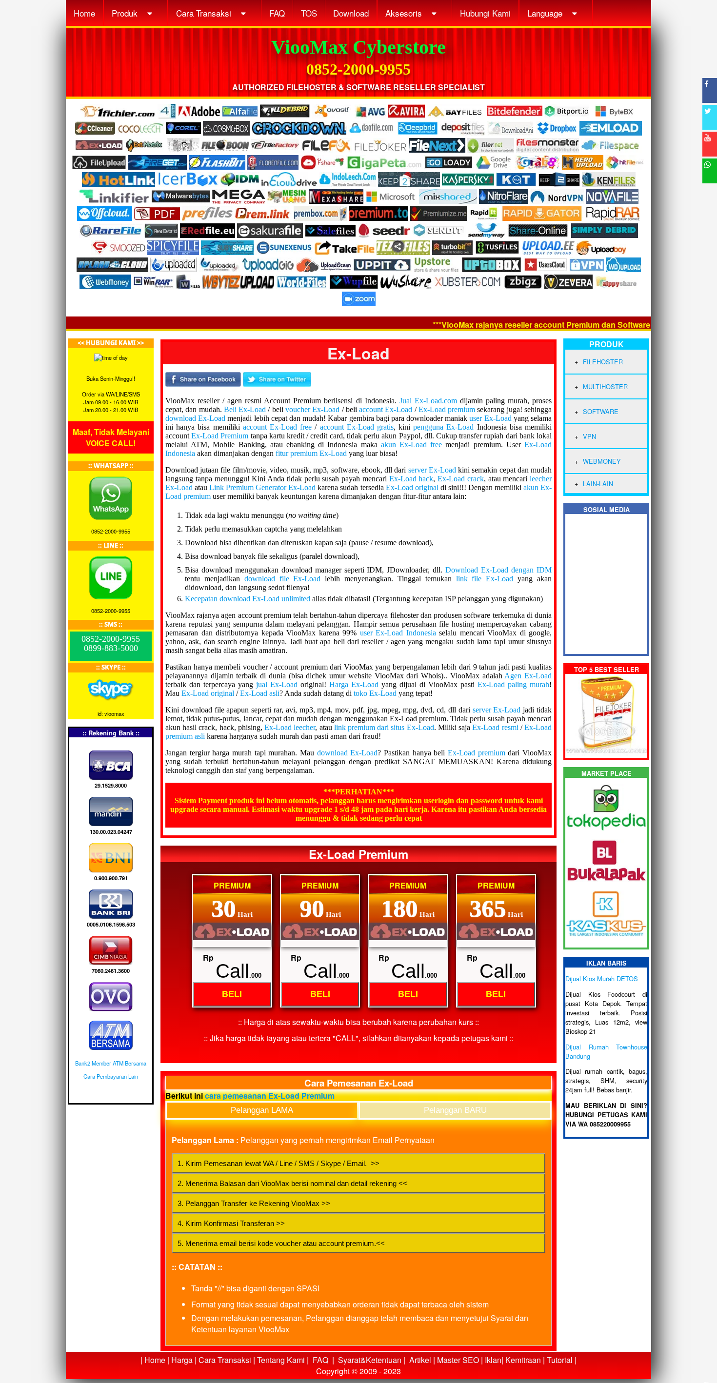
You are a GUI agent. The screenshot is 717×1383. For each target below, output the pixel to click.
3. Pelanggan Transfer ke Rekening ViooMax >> (254, 1203)
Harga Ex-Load (353, 684)
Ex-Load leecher (289, 727)
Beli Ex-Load (245, 409)
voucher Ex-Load (312, 409)
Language (546, 13)
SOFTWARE (600, 411)
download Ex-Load (195, 418)
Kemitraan (523, 1359)
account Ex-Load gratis (357, 427)
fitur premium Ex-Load (311, 453)
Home (84, 13)
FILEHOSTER (603, 361)
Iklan (493, 1359)
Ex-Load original (412, 487)
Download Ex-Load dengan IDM (498, 570)
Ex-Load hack (411, 478)
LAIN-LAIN (598, 483)
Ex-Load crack (461, 478)
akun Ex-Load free (411, 444)
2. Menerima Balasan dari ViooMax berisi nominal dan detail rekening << (292, 1183)
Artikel (420, 1359)
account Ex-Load (385, 409)
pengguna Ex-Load (443, 427)
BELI (232, 994)
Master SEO (457, 1359)
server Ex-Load (432, 470)
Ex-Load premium (446, 409)
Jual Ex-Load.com (428, 400)
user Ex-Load (490, 418)
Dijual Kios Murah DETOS (601, 978)
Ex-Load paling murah (513, 684)
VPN (589, 436)
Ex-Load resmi (495, 727)
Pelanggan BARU (455, 1110)
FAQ (277, 13)
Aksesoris (404, 13)
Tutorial (560, 1359)
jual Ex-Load (277, 684)
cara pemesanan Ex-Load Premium (270, 1095)
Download (351, 13)
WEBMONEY (602, 461)
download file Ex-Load (282, 578)
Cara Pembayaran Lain (110, 1076)
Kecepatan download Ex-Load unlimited (247, 598)
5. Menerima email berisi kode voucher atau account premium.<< (281, 1243)
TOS (309, 13)
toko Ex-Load (375, 693)
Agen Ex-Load (528, 676)
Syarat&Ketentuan (369, 1359)
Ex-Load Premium (219, 436)
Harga (182, 1359)
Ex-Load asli (259, 693)
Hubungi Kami (485, 13)
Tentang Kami (281, 1359)
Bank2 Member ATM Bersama (110, 1063)
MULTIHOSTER (605, 386)
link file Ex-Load (485, 578)
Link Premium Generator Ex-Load (262, 487)
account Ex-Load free (277, 427)
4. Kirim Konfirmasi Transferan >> (231, 1223)
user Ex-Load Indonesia (398, 633)
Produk (126, 13)
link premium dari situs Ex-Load (384, 727)
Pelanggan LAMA (262, 1110)
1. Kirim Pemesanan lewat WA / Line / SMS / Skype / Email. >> (278, 1163)
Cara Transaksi (205, 13)
